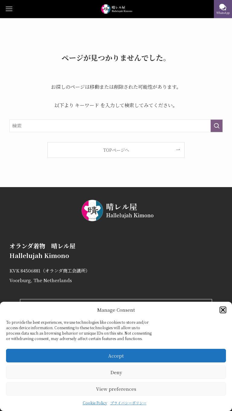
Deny (116, 372)
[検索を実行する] (217, 125)
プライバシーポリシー (128, 402)
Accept (116, 355)
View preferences (116, 389)
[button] (223, 310)
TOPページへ (116, 150)
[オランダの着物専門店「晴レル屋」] (116, 9)
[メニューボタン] (9, 9)
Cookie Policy (95, 402)
